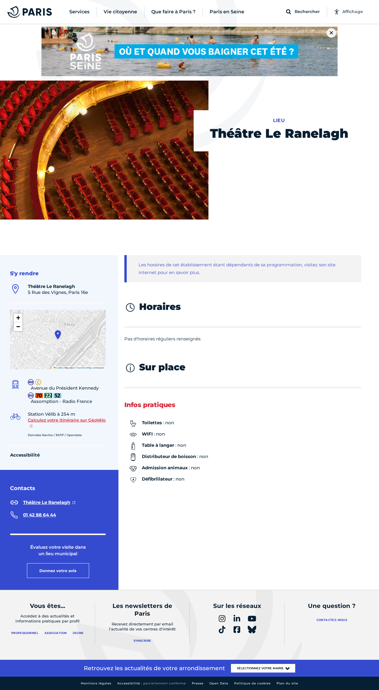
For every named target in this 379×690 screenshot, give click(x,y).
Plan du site (287, 683)
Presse (197, 683)
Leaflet (59, 367)
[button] (58, 335)
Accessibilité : (151, 683)
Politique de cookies (252, 683)
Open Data (218, 683)
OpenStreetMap (84, 367)
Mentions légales (96, 683)
